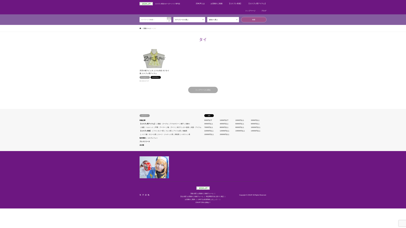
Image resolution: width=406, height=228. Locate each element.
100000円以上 (255, 127)
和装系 (177, 134)
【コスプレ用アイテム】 (257, 3)
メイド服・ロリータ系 (148, 134)
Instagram (146, 195)
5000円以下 (208, 120)
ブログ (263, 11)
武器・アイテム (196, 127)
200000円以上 (224, 134)
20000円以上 (255, 120)
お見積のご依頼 (216, 3)
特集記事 (142, 120)
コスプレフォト (152, 138)
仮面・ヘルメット (147, 127)
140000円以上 (255, 131)
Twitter (140, 195)
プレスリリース (145, 141)
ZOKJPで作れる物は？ (203, 202)
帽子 (182, 124)
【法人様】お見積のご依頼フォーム (191, 196)
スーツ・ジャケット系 (165, 134)
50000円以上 (239, 124)
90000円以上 (239, 127)
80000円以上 (224, 127)
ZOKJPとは (200, 3)
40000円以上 (224, 124)
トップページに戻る (203, 90)
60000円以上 (255, 124)
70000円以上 (208, 127)
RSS (148, 195)
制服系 (185, 131)
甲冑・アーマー (160, 127)
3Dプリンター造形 (183, 127)
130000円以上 (240, 131)
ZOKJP (250, 195)
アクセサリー (174, 124)
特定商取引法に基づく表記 (215, 196)
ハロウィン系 (185, 134)
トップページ (250, 11)
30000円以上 (208, 124)
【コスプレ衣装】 (235, 3)
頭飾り (188, 124)
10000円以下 (224, 120)
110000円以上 (209, 131)
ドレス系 (168, 131)
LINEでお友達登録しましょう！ (208, 199)
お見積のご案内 (190, 199)
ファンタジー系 (158, 131)
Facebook (143, 195)
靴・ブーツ (171, 127)
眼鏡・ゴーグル (163, 124)
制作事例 (142, 138)
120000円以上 (224, 131)
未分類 (142, 145)
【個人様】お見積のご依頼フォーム (202, 193)
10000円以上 (239, 120)
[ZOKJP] (203, 188)
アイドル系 (177, 131)
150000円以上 (209, 134)
